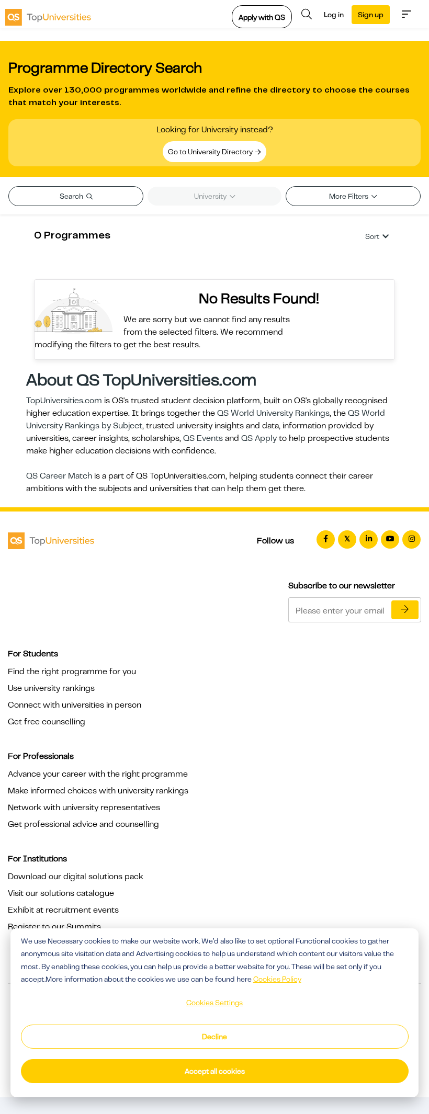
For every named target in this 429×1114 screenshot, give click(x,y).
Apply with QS (262, 17)
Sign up (370, 14)
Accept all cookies (215, 1071)
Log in (334, 14)
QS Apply (259, 438)
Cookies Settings (214, 1002)
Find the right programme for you (72, 671)
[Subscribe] (405, 609)
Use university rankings (51, 688)
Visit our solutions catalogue (61, 893)
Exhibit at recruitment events (63, 910)
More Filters (349, 196)
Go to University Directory (211, 151)
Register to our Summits (54, 927)
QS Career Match (59, 476)
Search (72, 196)
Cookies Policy (277, 979)
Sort (372, 236)
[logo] (48, 14)
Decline (214, 1036)
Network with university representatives (84, 807)
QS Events (203, 438)
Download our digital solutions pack (75, 876)
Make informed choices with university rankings (98, 791)
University (211, 196)
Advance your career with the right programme (98, 774)
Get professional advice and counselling (83, 824)
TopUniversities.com (64, 400)
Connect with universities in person (74, 705)
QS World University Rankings (273, 413)
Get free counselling (46, 722)
